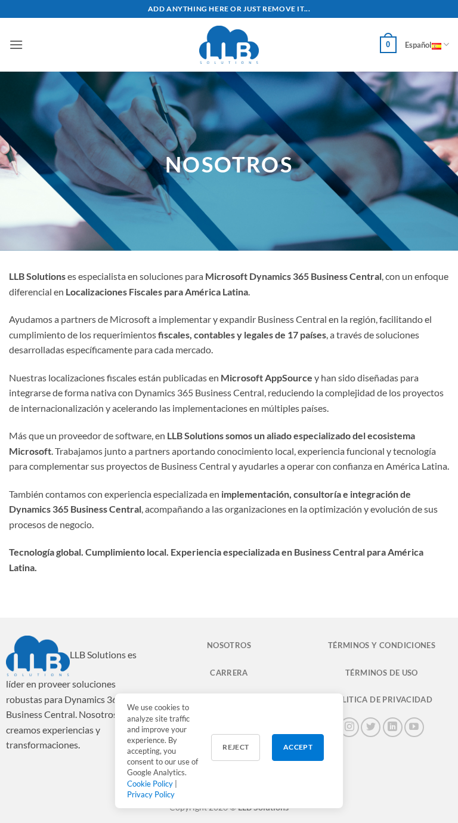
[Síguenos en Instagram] (349, 727)
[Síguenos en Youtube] (414, 727)
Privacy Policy (151, 794)
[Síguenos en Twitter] (370, 727)
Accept (297, 746)
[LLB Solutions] (229, 45)
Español (418, 45)
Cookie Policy (150, 783)
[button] (16, 44)
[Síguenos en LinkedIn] (393, 727)
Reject (235, 746)
